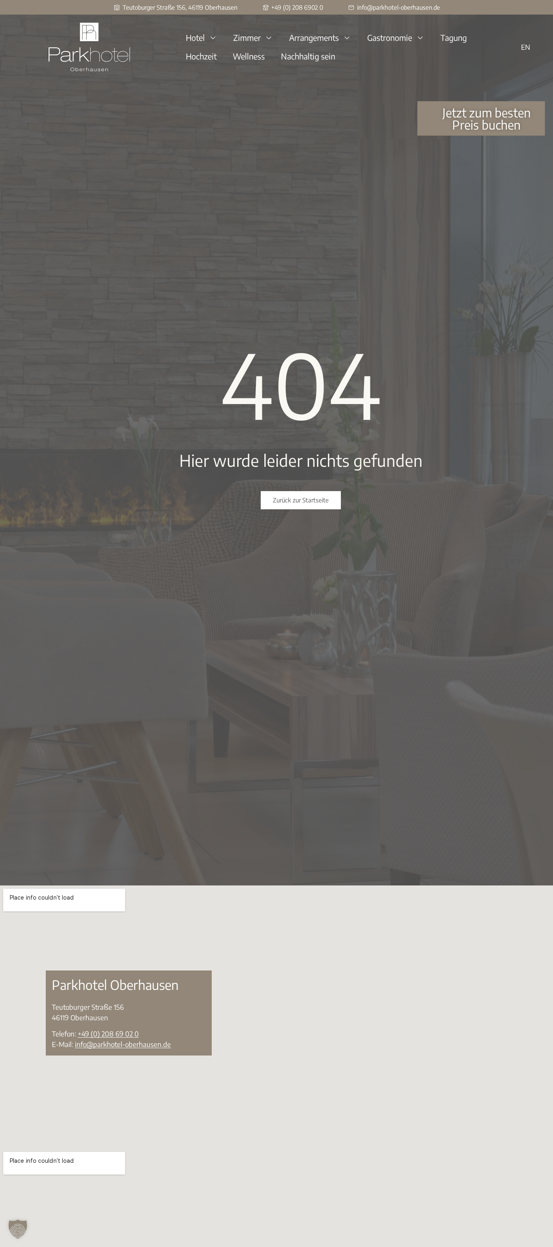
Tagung (453, 37)
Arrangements (314, 37)
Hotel (195, 37)
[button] (18, 1229)
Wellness (249, 56)
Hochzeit (201, 56)
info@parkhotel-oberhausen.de (123, 1044)
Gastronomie (389, 37)
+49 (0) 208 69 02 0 (108, 1033)
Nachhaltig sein (308, 56)
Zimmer (247, 37)
